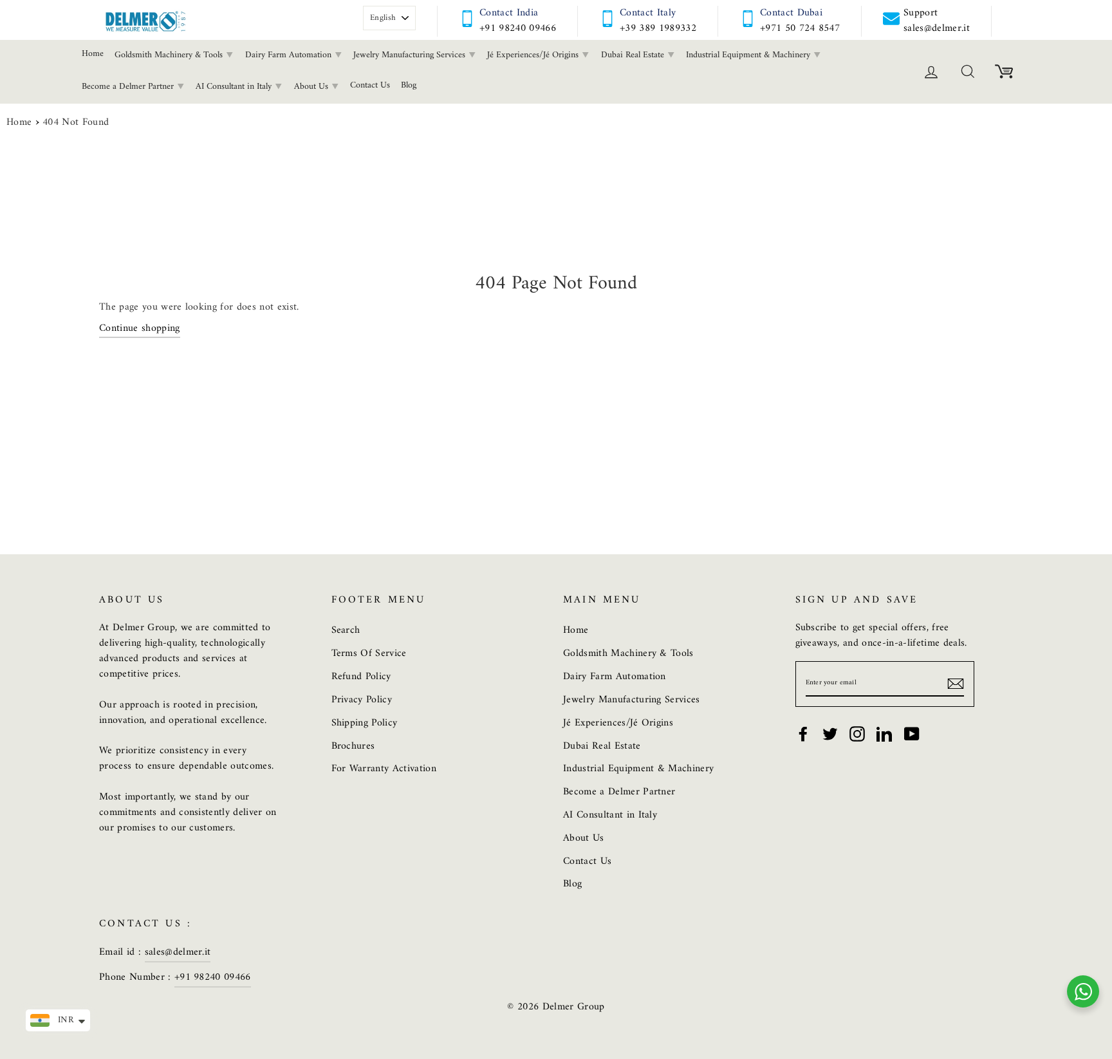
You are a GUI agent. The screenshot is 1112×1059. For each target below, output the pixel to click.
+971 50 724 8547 (800, 28)
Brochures (353, 746)
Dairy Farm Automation (289, 55)
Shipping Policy (364, 723)
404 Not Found (75, 123)
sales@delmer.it (178, 952)
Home (93, 54)
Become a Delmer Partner (129, 87)
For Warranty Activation (383, 769)
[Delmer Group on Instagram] (857, 734)
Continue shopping (139, 329)
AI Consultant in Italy (235, 87)
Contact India (508, 13)
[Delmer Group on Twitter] (830, 734)
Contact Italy (648, 13)
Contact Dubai (791, 13)
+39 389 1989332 (658, 28)
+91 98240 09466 (517, 28)
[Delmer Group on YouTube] (912, 734)
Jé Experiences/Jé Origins (534, 55)
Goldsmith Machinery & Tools (170, 55)
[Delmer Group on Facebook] (803, 734)
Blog (408, 85)
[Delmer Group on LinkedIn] (884, 734)
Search (345, 630)
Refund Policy (361, 677)
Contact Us (370, 85)
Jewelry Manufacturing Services (410, 55)
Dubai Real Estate (634, 55)
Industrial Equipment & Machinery (749, 55)
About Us (312, 87)
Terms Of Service (369, 653)
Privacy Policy (362, 700)
